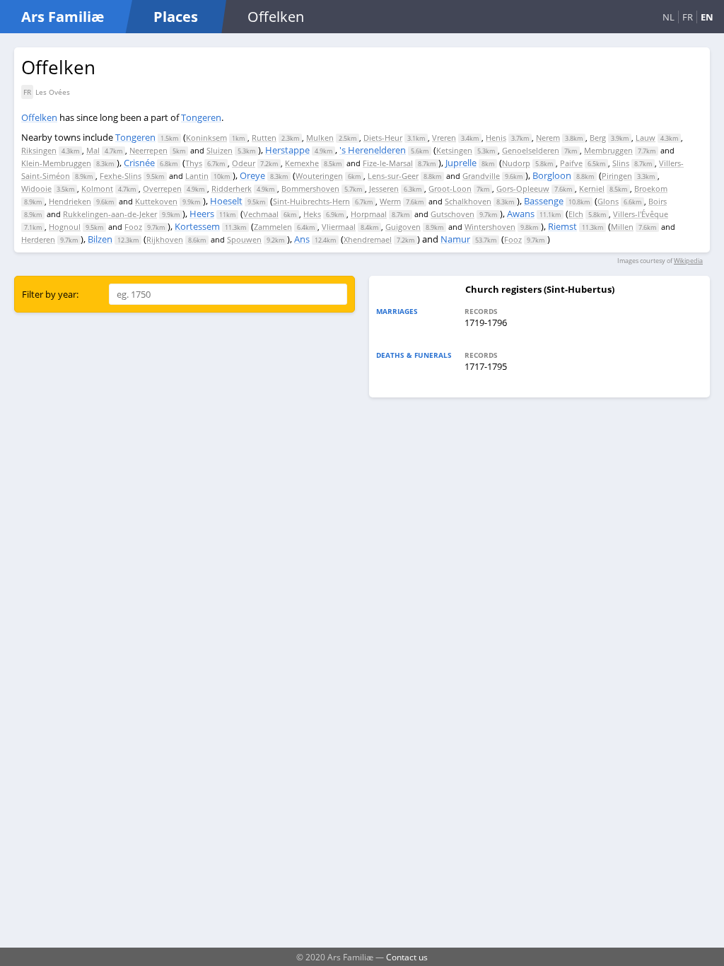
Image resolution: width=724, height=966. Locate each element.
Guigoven (403, 226)
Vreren (444, 137)
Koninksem (206, 137)
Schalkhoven (468, 201)
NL (668, 17)
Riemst (562, 226)
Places (175, 16)
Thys (193, 163)
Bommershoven (310, 188)
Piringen (617, 175)
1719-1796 (486, 322)
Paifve (571, 163)
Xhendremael (368, 239)
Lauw (645, 137)
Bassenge (544, 200)
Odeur (243, 163)
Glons (608, 201)
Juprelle (461, 162)
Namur (455, 239)
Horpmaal (369, 214)
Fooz (133, 226)
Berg (598, 137)
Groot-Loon (450, 188)
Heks (312, 214)
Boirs (657, 201)
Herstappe (287, 150)
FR (687, 17)
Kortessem (197, 226)
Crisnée (139, 162)
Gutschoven (452, 214)
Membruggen (608, 150)
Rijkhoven (164, 239)
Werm (390, 201)
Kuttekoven (156, 201)
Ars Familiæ (62, 16)
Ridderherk (231, 188)
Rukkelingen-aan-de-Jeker (110, 214)
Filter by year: (50, 294)
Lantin (197, 175)
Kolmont (97, 188)
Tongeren (201, 117)
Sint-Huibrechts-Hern (311, 201)
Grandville (481, 175)
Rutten (264, 137)
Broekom (650, 188)
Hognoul (65, 226)
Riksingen (39, 150)
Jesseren (384, 188)
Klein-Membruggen (56, 163)
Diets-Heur (382, 137)
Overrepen (162, 188)
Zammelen (273, 226)
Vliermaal (339, 226)
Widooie (36, 188)
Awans (521, 213)
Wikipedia (688, 260)
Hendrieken (70, 201)
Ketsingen (454, 150)
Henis (496, 137)
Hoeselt (226, 200)
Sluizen (219, 150)
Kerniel (592, 188)
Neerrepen (148, 150)
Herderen (38, 239)
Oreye (252, 175)
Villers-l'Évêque (640, 214)
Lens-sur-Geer (393, 175)
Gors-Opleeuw (522, 188)
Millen (622, 226)
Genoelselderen (530, 150)
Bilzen (100, 239)
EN (707, 17)
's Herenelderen (372, 150)
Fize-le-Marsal (388, 163)
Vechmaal (261, 214)
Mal (93, 150)
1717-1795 (486, 366)
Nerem (548, 137)
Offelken (39, 117)
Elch (575, 214)
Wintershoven (490, 226)
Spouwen (244, 239)
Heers (201, 213)
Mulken (320, 137)
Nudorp (516, 163)
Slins (620, 163)
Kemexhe (302, 163)
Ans (302, 239)
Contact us (407, 956)
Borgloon (551, 175)
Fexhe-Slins (120, 175)
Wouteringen (319, 175)
